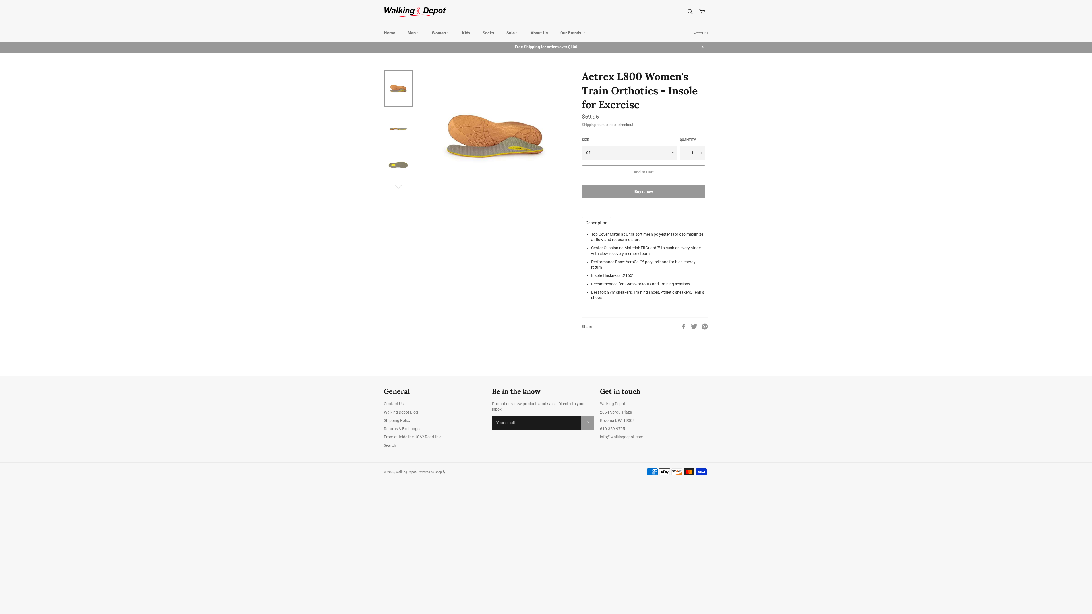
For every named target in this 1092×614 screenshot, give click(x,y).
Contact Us (394, 403)
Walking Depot (406, 472)
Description (596, 223)
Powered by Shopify (431, 472)
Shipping (589, 125)
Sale (511, 33)
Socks (488, 33)
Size (585, 140)
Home (389, 33)
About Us (539, 33)
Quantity (688, 140)
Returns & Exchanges (402, 428)
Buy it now (643, 191)
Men (412, 33)
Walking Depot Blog (401, 412)
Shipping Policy (397, 420)
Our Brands (571, 33)
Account (700, 33)
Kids (466, 33)
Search (390, 445)
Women (439, 33)
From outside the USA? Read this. (413, 437)
